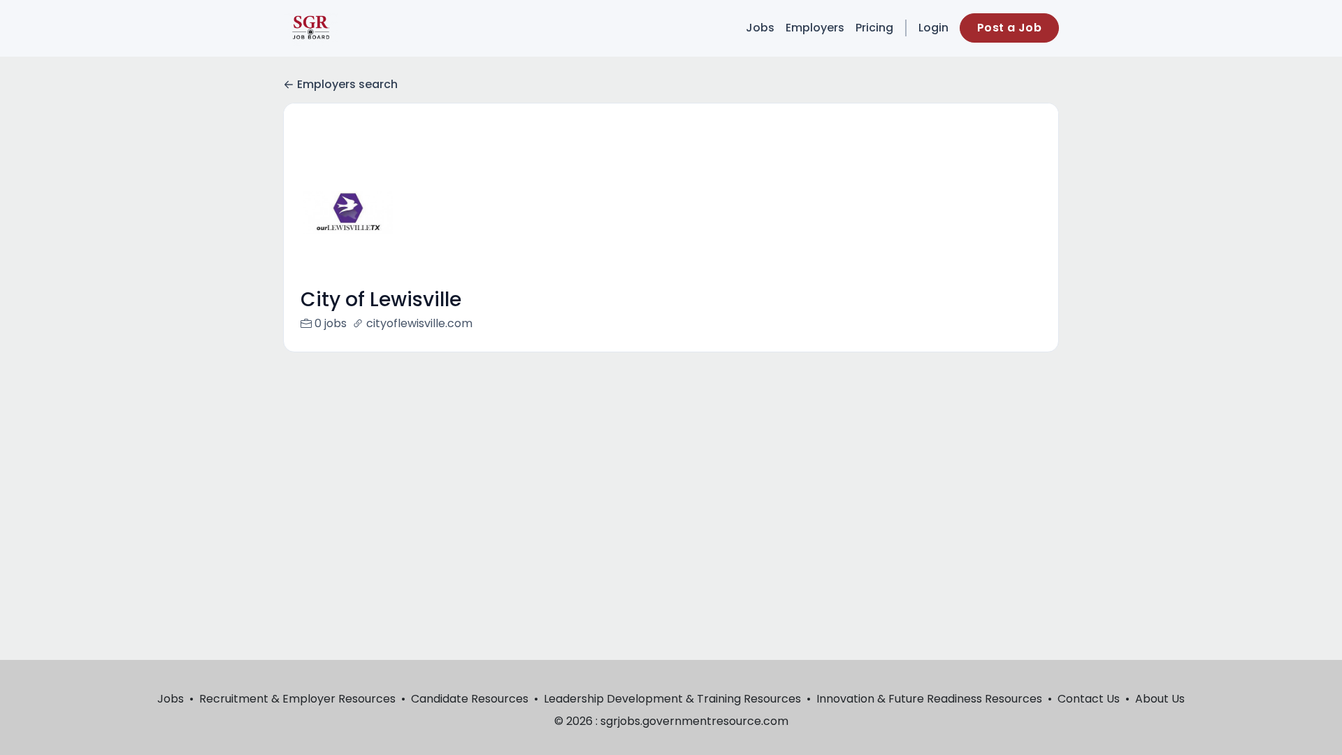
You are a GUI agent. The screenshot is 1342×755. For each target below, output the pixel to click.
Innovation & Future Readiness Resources (929, 699)
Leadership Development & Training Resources (672, 699)
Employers (815, 28)
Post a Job (1009, 28)
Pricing (874, 28)
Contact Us (1089, 699)
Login (933, 28)
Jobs (760, 28)
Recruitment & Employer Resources (297, 699)
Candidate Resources (469, 699)
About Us (1160, 699)
